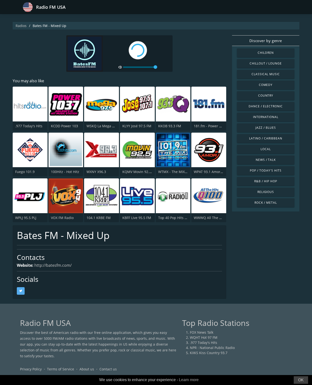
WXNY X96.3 (96, 171)
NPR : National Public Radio (212, 347)
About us (86, 369)
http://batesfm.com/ (53, 265)
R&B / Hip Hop (265, 181)
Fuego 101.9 (25, 171)
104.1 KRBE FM (99, 217)
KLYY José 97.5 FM (136, 126)
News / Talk (266, 160)
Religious (265, 192)
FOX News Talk (201, 332)
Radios (21, 25)
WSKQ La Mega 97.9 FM (106, 126)
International (265, 117)
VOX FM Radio (62, 217)
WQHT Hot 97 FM (203, 337)
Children (266, 53)
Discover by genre (265, 40)
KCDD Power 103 (64, 126)
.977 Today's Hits (28, 126)
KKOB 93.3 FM (169, 126)
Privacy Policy (31, 369)
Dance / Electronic (266, 106)
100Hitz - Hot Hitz (65, 171)
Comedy (266, 85)
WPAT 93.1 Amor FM (210, 171)
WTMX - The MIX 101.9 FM (179, 171)
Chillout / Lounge (266, 63)
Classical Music (266, 74)
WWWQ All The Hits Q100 (214, 217)
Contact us (108, 369)
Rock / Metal (265, 203)
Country (265, 95)
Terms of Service (60, 369)
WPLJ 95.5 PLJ (25, 217)
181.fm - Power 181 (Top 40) (216, 126)
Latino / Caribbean (265, 138)
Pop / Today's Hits (265, 170)
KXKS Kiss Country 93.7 (208, 352)
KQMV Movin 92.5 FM (139, 171)
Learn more (189, 380)
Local (266, 149)
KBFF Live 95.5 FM (136, 217)
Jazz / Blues (265, 128)
